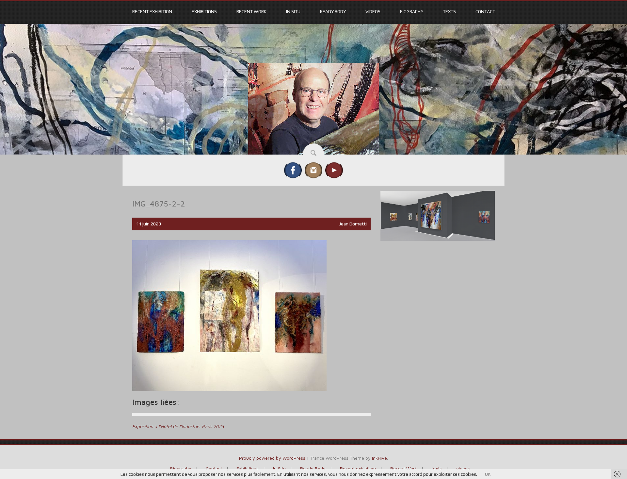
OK (487, 474)
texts (449, 11)
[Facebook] (293, 169)
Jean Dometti (353, 223)
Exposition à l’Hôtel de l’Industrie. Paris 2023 (178, 426)
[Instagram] (313, 169)
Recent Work (251, 11)
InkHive (379, 458)
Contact (485, 11)
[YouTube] (334, 169)
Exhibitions (204, 11)
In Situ (293, 11)
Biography (411, 11)
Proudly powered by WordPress (272, 458)
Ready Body (333, 11)
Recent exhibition (152, 11)
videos (372, 11)
